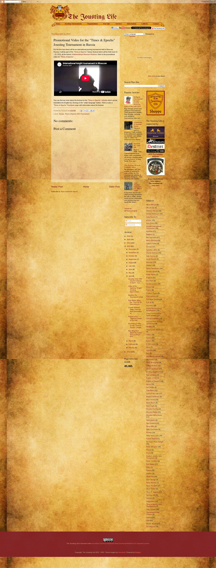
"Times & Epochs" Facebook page (66, 105)
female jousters (151, 284)
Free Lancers (151, 296)
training (149, 517)
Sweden (149, 498)
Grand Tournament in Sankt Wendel (153, 314)
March (131, 341)
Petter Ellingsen (151, 447)
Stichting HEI (150, 495)
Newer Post (57, 186)
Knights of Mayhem (153, 381)
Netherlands (150, 420)
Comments (131, 225)
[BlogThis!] (87, 111)
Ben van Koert (151, 237)
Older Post (114, 186)
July (130, 266)
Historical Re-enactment (154, 330)
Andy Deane (150, 217)
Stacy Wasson (151, 483)
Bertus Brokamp (152, 240)
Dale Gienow (150, 256)
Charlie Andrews (152, 253)
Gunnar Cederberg (153, 318)
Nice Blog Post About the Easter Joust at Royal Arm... (135, 333)
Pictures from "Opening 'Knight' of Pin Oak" (135, 318)
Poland (148, 450)
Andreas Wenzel (152, 211)
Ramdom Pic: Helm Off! (137, 145)
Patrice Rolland (151, 439)
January (132, 347)
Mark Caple (150, 406)
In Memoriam (151, 344)
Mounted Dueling (152, 409)
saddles (149, 473)
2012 (129, 352)
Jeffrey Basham (151, 366)
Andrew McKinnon (152, 214)
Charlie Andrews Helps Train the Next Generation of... (135, 310)
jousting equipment (153, 372)
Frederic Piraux (151, 293)
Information (131, 24)
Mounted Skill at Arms (154, 415)
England (149, 278)
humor (148, 341)
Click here (151, 76)
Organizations (92, 24)
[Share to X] (89, 111)
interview (149, 350)
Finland (149, 287)
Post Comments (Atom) (69, 191)
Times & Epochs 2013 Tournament (77, 114)
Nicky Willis (150, 426)
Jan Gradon (150, 359)
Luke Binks (150, 390)
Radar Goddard (151, 461)
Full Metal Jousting (153, 299)
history (148, 335)
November (133, 252)
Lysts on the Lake (152, 393)
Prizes (148, 453)
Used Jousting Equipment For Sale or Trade (138, 186)
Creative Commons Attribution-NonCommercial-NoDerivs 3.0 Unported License (121, 543)
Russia (61, 114)
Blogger (138, 552)
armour (148, 220)
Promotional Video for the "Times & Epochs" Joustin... (135, 325)
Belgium (149, 234)
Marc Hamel (150, 400)
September (133, 259)
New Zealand (151, 423)
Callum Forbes (151, 243)
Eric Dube (149, 281)
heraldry (149, 326)
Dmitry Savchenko (152, 268)
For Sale (106, 24)
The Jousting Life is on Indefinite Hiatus (132, 166)
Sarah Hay (150, 476)
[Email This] (85, 111)
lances (148, 384)
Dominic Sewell (151, 271)
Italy (147, 353)
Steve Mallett (150, 489)
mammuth (121, 552)
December (133, 249)
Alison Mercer (151, 205)
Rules (148, 467)
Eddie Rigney (151, 274)
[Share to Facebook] (91, 111)
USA (147, 520)
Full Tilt (148, 302)
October (132, 256)
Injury (148, 347)
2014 (129, 243)
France (148, 290)
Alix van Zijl (150, 208)
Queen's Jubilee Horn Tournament (154, 457)
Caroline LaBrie (151, 250)
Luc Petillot (150, 387)
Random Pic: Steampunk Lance (135, 296)
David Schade (151, 259)
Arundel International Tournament (153, 227)
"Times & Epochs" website (97, 100)
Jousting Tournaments (73, 24)
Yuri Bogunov (151, 527)
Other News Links (152, 436)
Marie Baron (150, 403)
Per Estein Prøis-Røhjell (154, 442)
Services (119, 24)
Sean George (151, 479)
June (131, 269)
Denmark (149, 262)
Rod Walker (150, 464)
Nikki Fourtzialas (152, 429)
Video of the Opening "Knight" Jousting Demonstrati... (135, 289)
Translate (132, 36)
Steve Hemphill (151, 486)
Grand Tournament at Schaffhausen (154, 309)
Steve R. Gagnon (152, 492)
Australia (149, 231)
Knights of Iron (151, 378)
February (132, 344)
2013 (129, 246)
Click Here (155, 185)
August (131, 263)
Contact (156, 24)
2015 (129, 239)
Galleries (144, 24)
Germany (149, 305)
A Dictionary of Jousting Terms (138, 124)
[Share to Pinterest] (93, 111)
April (130, 276)
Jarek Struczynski (152, 362)
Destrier (149, 265)
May (130, 273)
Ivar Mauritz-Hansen (153, 356)
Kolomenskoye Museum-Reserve (84, 54)
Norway (149, 432)
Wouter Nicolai (151, 523)
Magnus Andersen (152, 396)
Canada (149, 247)
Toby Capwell (151, 509)
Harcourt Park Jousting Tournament (154, 322)
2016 (129, 236)
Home (58, 24)
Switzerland (150, 501)
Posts (129, 221)
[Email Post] (80, 111)
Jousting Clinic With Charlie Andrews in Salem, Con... (135, 281)
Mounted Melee (151, 412)
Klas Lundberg (151, 375)
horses (148, 338)
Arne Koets (150, 223)
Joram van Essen (152, 369)
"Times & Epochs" (80, 52)
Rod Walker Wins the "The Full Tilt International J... (135, 302)
